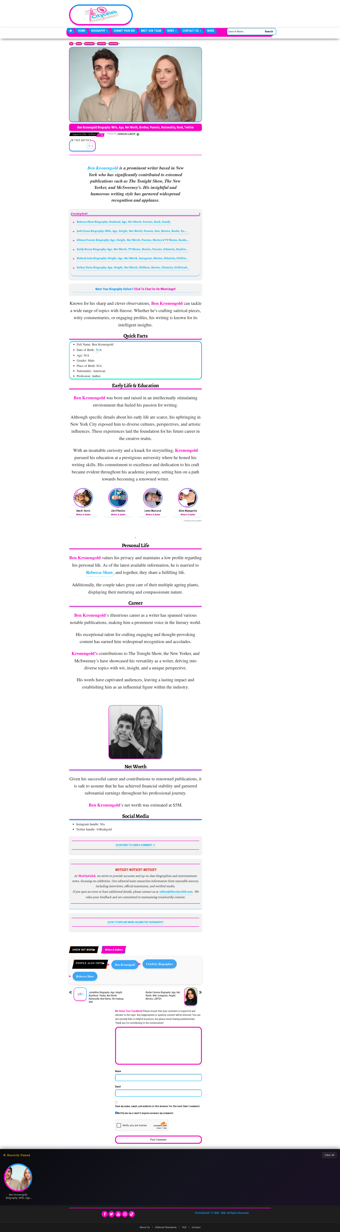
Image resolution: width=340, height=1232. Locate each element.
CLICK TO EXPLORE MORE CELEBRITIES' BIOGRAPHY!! (135, 922)
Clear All (329, 1155)
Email (118, 1086)
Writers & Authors (113, 43)
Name (118, 1071)
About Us (145, 1227)
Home (81, 30)
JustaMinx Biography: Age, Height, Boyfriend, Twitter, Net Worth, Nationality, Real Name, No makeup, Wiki (106, 997)
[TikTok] (132, 1214)
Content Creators (101, 43)
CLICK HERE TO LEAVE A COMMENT (134, 845)
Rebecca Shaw (99, 572)
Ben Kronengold (102, 168)
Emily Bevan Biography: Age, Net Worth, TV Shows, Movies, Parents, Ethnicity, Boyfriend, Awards (133, 249)
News (171, 30)
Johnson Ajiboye (126, 134)
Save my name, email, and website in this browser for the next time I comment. (157, 1106)
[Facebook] (105, 1214)
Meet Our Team (151, 30)
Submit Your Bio (124, 30)
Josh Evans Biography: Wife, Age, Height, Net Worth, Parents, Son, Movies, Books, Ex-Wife (133, 231)
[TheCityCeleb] (71, 31)
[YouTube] (118, 1214)
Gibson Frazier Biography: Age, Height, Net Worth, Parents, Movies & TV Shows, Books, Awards (133, 240)
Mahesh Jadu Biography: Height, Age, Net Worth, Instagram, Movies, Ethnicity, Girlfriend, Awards (133, 258)
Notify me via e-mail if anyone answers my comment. (145, 1113)
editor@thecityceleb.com (175, 892)
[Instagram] (125, 1214)
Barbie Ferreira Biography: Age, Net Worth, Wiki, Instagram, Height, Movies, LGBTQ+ (162, 995)
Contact (196, 1227)
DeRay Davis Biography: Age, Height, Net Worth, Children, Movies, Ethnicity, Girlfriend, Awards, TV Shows (133, 267)
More (210, 30)
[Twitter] (111, 1214)
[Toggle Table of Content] (88, 146)
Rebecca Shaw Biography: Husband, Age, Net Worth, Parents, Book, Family (123, 222)
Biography (98, 30)
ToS (184, 1227)
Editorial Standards (166, 1227)
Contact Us (191, 30)
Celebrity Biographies (159, 964)
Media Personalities (89, 43)
